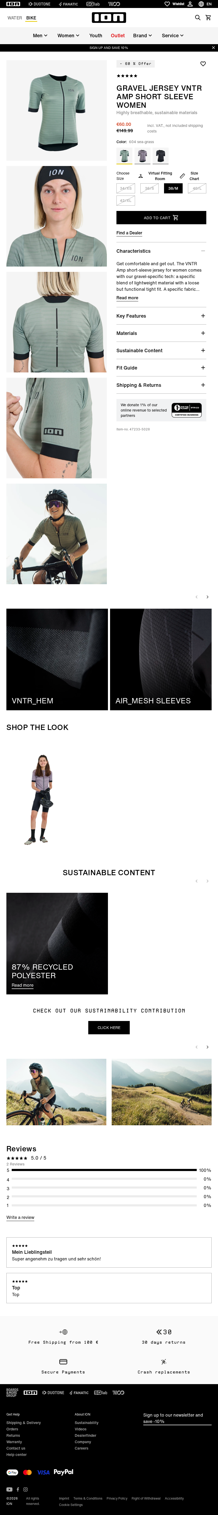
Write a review (20, 1217)
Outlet (118, 35)
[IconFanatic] (68, 4)
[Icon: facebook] (18, 1489)
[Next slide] (207, 597)
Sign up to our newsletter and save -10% (173, 1418)
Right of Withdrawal (146, 1498)
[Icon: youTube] (9, 1489)
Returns (13, 1435)
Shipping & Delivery (23, 1422)
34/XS (126, 188)
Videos (80, 1429)
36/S (149, 188)
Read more (127, 297)
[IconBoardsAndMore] (12, 1392)
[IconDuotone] (39, 4)
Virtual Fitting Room (160, 176)
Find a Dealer (129, 233)
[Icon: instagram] (25, 1489)
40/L (197, 188)
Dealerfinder (85, 1435)
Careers (81, 1448)
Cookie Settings (71, 1504)
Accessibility (174, 1498)
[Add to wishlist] (203, 63)
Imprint (64, 1498)
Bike (31, 18)
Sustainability (87, 1422)
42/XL (125, 200)
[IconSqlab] (93, 4)
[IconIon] (13, 4)
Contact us (15, 1448)
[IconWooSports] (114, 4)
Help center (16, 1454)
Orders (12, 1429)
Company (83, 1442)
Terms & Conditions (87, 1498)
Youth (95, 35)
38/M (173, 188)
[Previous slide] (196, 597)
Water (14, 18)
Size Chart (194, 176)
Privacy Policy (117, 1498)
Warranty (14, 1442)
